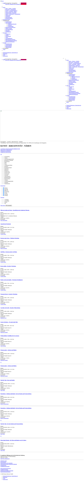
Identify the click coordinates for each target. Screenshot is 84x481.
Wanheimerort (7, 183)
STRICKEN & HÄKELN (5, 151)
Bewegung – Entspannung (10, 9)
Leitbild (6, 35)
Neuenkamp (6, 173)
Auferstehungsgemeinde (9, 159)
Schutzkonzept (3, 465)
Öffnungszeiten (8, 47)
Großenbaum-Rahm (8, 165)
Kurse (4, 7)
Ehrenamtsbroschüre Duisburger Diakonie (8, 464)
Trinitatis (6, 180)
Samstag (6, 194)
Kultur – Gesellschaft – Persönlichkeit (12, 14)
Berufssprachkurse (9, 18)
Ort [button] (1, 154)
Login (4, 49)
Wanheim (6, 182)
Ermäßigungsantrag (4, 469)
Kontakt (4, 42)
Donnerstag (6, 191)
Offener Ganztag (8, 28)
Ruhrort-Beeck (7, 178)
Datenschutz (5, 55)
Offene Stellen (23, 3)
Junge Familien (8, 22)
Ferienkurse (7, 16)
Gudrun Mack (3, 234)
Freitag (5, 192)
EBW (5, 162)
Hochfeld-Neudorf (8, 167)
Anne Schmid (3, 345)
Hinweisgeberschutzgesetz (5, 468)
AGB (4, 54)
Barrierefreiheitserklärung (5, 471)
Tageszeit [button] (2, 197)
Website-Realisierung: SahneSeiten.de (10, 52)
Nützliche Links (3, 460)
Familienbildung (8, 21)
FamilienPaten (10, 26)
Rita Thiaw (2, 434)
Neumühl (6, 175)
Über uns (5, 32)
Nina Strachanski (3, 220)
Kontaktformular (8, 43)
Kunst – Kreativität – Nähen (10, 11)
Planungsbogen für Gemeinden (6, 463)
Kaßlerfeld (6, 168)
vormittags (6, 199)
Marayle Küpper (3, 248)
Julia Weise (2, 390)
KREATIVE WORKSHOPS (6, 150)
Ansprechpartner (8, 45)
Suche (4, 3)
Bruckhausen (7, 161)
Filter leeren (2, 205)
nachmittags (6, 200)
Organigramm (8, 36)
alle (5, 203)
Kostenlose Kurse (6, 19)
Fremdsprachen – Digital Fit (10, 12)
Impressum (5, 53)
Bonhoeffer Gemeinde (8, 160)
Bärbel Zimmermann (4, 403)
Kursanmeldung (8, 46)
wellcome (10, 25)
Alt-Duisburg (7, 156)
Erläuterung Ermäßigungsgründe (6, 470)
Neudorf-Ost (6, 171)
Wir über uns (7, 33)
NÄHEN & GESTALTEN (5, 152)
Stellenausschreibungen (10, 41)
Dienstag (6, 189)
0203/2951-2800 (8, 4)
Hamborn (6, 166)
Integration (7, 30)
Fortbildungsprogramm (4, 466)
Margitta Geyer (3, 317)
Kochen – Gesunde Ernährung (11, 10)
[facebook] (0, 472)
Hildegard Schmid (4, 332)
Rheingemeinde (7, 177)
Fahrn (5, 164)
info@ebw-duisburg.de (16, 4)
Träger (6, 37)
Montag (5, 188)
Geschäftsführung (8, 38)
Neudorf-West (7, 172)
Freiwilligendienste (9, 29)
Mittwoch (6, 190)
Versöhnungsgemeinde (8, 181)
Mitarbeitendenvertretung (10, 39)
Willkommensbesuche (12, 24)
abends (5, 202)
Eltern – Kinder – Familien (10, 8)
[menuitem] (4, 4)
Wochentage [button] (2, 185)
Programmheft (3, 461)
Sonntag (6, 195)
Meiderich (6, 170)
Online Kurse (8, 15)
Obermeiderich (7, 176)
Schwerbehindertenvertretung (11, 40)
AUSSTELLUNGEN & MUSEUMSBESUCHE (10, 148)
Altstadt (5, 157)
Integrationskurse (8, 17)
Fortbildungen (8, 31)
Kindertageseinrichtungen (10, 27)
